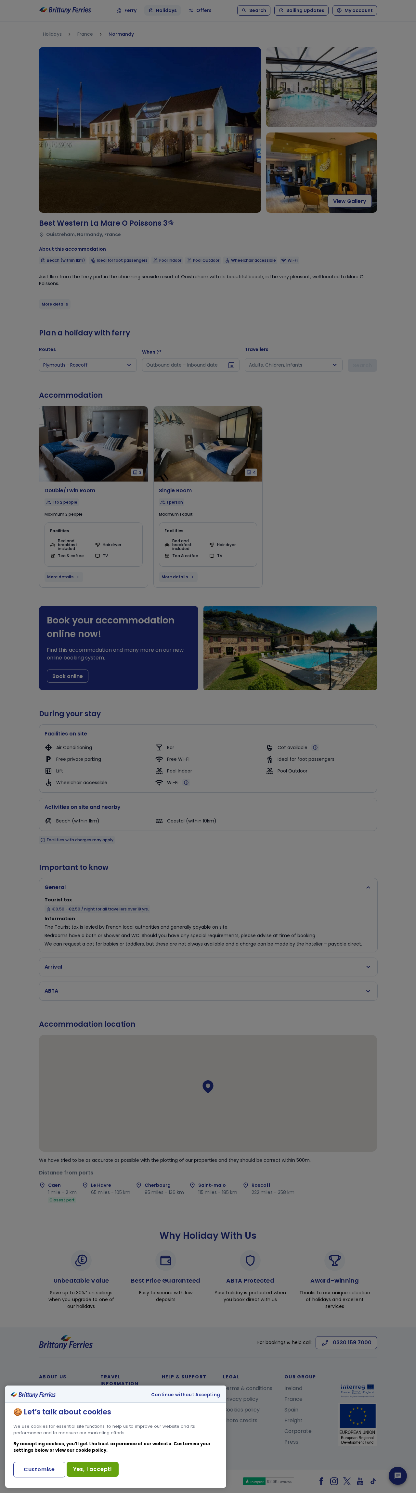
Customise (39, 1469)
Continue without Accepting (185, 1395)
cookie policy (90, 1450)
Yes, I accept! (92, 1469)
